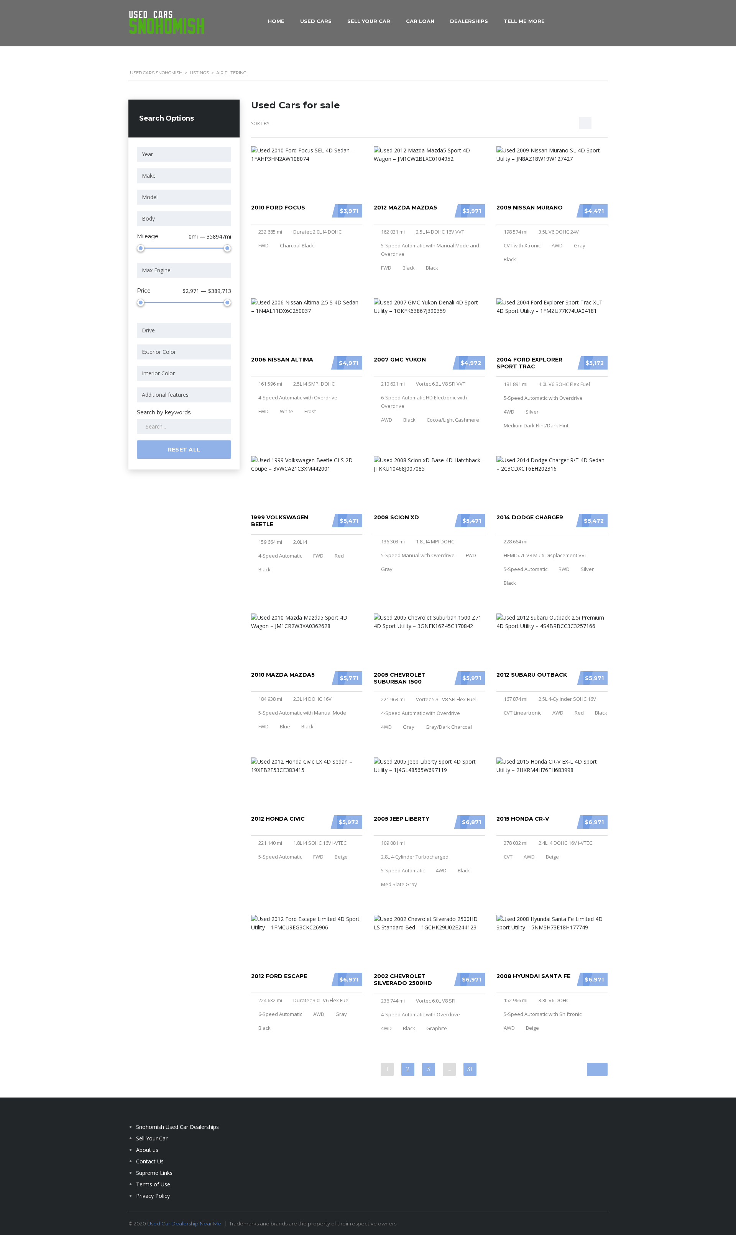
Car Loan (420, 21)
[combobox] (184, 154)
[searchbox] (185, 154)
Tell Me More (524, 21)
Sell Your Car (368, 21)
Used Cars (316, 21)
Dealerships (469, 21)
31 (470, 1069)
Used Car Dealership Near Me (184, 1223)
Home (276, 21)
